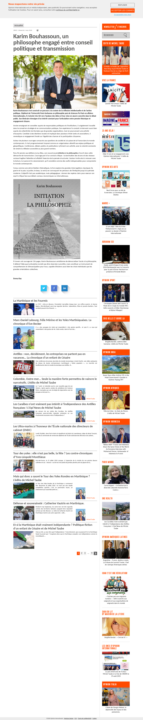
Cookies (95, 718)
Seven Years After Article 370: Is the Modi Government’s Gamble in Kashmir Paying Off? (116, 377)
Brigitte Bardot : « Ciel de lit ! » (116, 637)
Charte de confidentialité (84, 718)
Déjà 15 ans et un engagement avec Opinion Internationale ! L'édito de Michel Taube (116, 156)
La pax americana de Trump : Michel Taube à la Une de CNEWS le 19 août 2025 (116, 674)
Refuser (122, 5)
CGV (76, 718)
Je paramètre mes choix (122, 15)
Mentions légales (68, 718)
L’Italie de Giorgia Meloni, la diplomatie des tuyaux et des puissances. (116, 710)
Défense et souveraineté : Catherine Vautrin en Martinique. (48, 503)
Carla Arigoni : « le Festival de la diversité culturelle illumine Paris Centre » (116, 488)
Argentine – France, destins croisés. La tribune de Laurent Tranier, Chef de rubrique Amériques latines (116, 562)
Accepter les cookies (122, 10)
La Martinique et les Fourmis (30, 300)
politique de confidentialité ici (67, 10)
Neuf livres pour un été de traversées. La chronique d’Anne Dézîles (115, 193)
